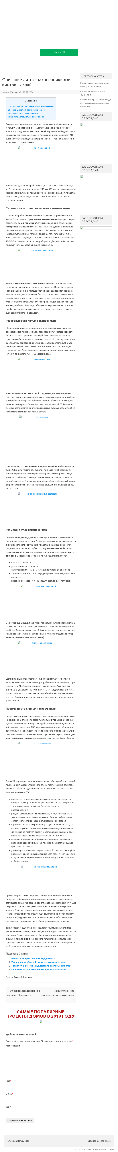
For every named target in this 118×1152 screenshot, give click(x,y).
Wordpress (109, 1149)
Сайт (8, 1107)
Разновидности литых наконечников (26, 110)
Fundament (15, 92)
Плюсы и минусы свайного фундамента (33, 958)
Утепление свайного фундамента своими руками (38, 962)
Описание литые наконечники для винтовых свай (38, 969)
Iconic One (80, 1149)
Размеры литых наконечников (23, 113)
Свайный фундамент (23, 977)
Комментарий (13, 1046)
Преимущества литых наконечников (26, 117)
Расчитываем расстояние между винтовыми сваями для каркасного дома (95, 103)
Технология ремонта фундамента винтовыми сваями (41, 966)
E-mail (9, 1094)
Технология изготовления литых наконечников (31, 106)
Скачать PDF (59, 52)
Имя (8, 1081)
